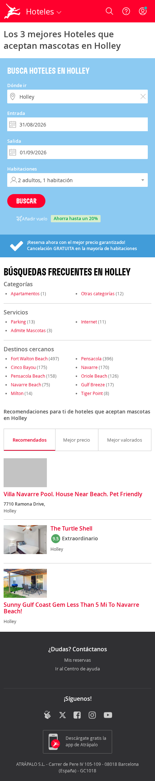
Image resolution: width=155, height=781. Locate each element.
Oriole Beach (94, 376)
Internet (89, 322)
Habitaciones (22, 168)
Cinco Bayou (23, 367)
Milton (17, 393)
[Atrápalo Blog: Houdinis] (47, 714)
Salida (14, 140)
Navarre (89, 367)
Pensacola (91, 358)
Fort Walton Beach (29, 358)
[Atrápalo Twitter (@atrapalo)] (62, 715)
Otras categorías (98, 293)
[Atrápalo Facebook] (78, 715)
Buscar (26, 200)
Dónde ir (17, 85)
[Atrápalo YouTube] (108, 715)
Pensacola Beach (28, 376)
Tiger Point (92, 393)
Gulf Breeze (93, 384)
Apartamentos (25, 293)
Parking (18, 322)
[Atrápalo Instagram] (93, 715)
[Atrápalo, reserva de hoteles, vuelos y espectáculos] (12, 11)
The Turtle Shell (71, 528)
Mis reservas (77, 660)
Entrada (16, 113)
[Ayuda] (126, 11)
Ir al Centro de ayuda (77, 669)
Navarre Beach (26, 384)
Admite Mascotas (28, 330)
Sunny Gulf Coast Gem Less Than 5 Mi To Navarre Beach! (71, 608)
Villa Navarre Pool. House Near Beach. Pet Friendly (73, 494)
